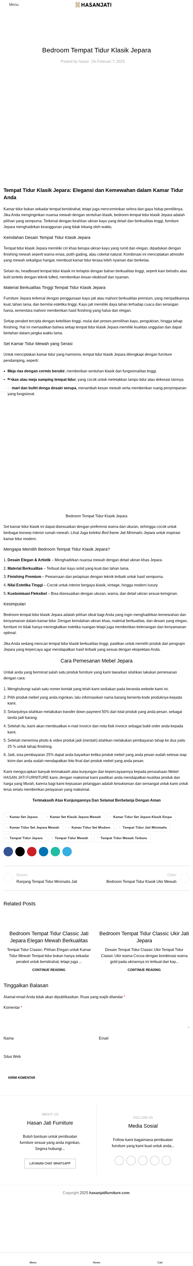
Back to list (96, 878)
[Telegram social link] (67, 851)
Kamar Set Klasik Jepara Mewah (75, 817)
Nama (9, 1038)
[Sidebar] (6, 386)
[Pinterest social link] (31, 851)
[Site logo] (96, 4)
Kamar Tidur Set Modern (91, 827)
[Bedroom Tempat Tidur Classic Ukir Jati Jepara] (144, 918)
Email (104, 1038)
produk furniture (80, 672)
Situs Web (12, 1057)
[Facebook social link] (8, 851)
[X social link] (20, 851)
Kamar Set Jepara (24, 817)
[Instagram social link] (143, 1160)
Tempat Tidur (96, 39)
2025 (104, 1193)
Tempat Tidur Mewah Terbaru (124, 838)
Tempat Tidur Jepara (26, 838)
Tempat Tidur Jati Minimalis (145, 827)
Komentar (13, 1007)
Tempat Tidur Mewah (71, 838)
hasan (84, 61)
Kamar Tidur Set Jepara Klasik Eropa (142, 817)
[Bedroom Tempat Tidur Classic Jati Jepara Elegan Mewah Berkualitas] (49, 918)
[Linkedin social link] (43, 851)
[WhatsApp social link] (55, 851)
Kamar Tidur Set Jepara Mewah (34, 827)
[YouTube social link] (154, 1160)
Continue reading (48, 970)
